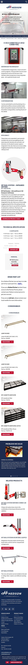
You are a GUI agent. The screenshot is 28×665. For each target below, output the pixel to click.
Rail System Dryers (17, 36)
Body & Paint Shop (18, 617)
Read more (6, 342)
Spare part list (20, 38)
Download (15, 265)
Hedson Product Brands (7, 620)
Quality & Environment (6, 618)
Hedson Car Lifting (18, 623)
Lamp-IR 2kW (5, 333)
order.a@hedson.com (6, 652)
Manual (15, 38)
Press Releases (4, 631)
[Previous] (4, 169)
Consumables (25, 38)
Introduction (3, 38)
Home (1, 36)
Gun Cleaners (17, 620)
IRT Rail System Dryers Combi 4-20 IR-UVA (13, 503)
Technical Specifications (10, 38)
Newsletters (4, 632)
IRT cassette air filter (8, 395)
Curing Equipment (8, 36)
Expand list (14, 249)
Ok (7, 662)
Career (3, 622)
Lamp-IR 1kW (5, 364)
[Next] (24, 169)
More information (16, 662)
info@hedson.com (5, 654)
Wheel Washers (17, 622)
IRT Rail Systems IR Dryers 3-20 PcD (14, 537)
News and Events (5, 629)
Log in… (20, 283)
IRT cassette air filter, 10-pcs (11, 426)
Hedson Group (4, 617)
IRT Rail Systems (7, 571)
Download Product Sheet (11, 218)
